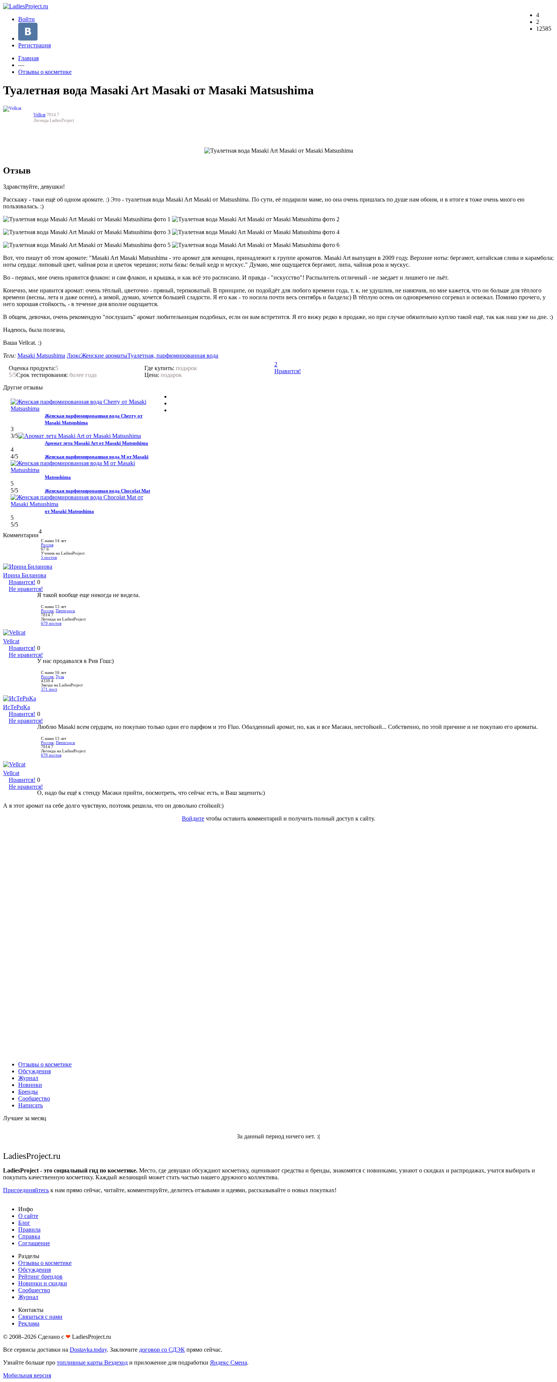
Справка (29, 1236)
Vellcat (39, 114)
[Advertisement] (278, 941)
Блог (24, 1222)
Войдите (193, 818)
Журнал (28, 1078)
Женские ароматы (104, 355)
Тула (60, 677)
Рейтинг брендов (40, 1276)
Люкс (74, 355)
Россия (47, 545)
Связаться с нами (40, 1316)
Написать (30, 1105)
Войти (26, 19)
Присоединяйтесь (26, 1190)
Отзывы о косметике (45, 72)
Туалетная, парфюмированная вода (172, 355)
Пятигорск (65, 611)
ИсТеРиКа (16, 707)
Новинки (30, 1085)
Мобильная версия (27, 1375)
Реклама (28, 1323)
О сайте (28, 1216)
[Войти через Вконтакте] (28, 38)
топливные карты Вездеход (92, 1362)
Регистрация (34, 45)
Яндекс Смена (228, 1362)
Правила (29, 1229)
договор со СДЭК (162, 1349)
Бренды (28, 1091)
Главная (28, 58)
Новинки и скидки (42, 1283)
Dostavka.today (88, 1349)
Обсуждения (34, 1071)
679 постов (51, 623)
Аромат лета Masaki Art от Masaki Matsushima (96, 443)
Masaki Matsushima (41, 355)
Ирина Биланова (24, 575)
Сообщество (34, 1098)
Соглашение (34, 1243)
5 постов (49, 557)
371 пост (49, 689)
